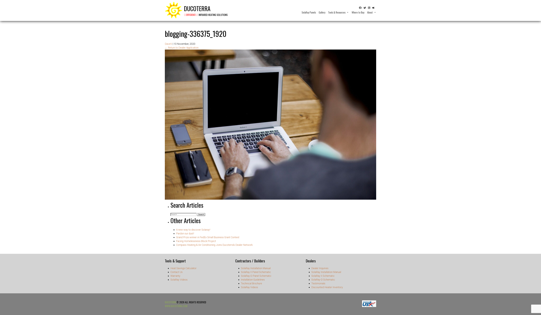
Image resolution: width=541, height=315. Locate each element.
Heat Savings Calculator (183, 268)
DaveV (168, 43)
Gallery (322, 12)
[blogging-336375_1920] (270, 198)
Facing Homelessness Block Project (196, 241)
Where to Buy (358, 12)
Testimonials (318, 283)
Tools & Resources (336, 12)
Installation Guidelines (253, 279)
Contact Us (176, 272)
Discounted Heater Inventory (327, 287)
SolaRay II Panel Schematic (256, 272)
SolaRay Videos (179, 279)
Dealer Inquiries (319, 268)
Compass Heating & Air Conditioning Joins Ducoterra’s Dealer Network (214, 244)
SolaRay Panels (309, 12)
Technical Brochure (251, 283)
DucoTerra (170, 302)
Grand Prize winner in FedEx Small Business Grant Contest (207, 237)
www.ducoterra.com (176, 306)
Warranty (175, 275)
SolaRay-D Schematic (323, 279)
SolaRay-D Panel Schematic (256, 275)
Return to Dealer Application (182, 47)
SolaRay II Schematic (323, 275)
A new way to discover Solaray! (193, 229)
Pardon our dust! (185, 233)
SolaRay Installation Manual (256, 268)
